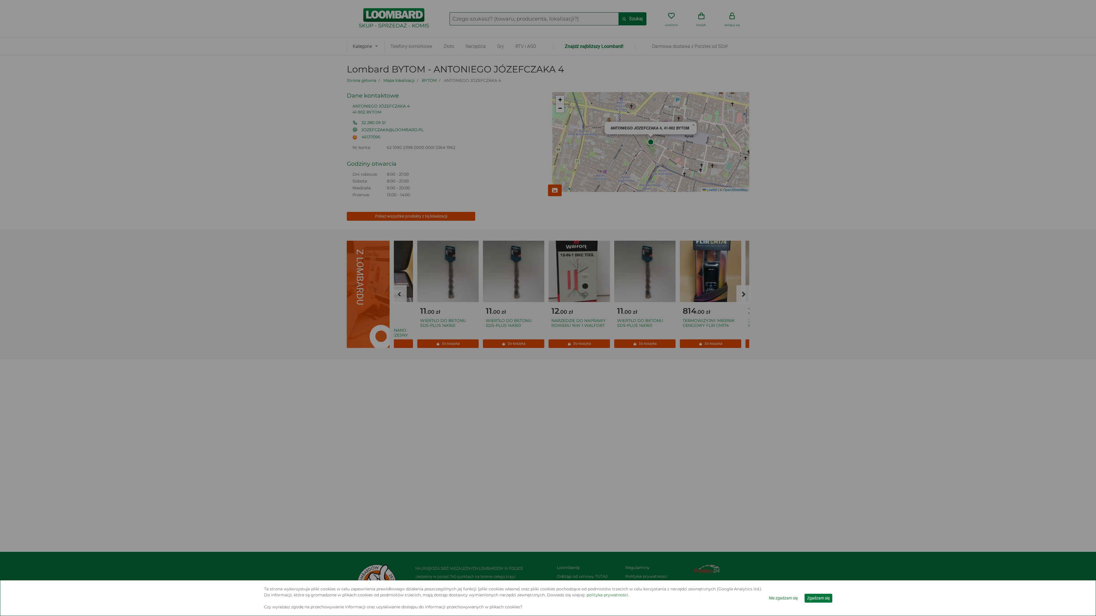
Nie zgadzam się (783, 598)
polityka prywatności (607, 594)
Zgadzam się (818, 598)
